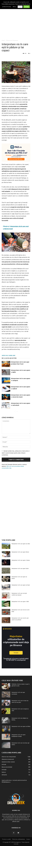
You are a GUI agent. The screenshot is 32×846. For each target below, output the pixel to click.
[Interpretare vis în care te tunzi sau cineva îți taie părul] (6, 703)
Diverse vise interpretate (12, 40)
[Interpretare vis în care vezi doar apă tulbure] (6, 745)
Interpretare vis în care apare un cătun (21, 543)
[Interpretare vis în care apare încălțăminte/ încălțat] (6, 737)
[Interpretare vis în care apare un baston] (6, 579)
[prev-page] (14, 412)
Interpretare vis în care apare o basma (21, 560)
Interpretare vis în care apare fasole (20, 568)
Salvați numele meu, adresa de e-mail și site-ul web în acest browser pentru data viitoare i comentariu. (15, 453)
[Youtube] (18, 833)
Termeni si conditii (6, 839)
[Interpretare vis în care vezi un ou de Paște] (6, 612)
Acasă (3, 40)
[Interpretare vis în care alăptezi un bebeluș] (6, 720)
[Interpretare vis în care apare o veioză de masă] (6, 397)
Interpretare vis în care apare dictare (20, 552)
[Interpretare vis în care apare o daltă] (6, 372)
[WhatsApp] (15, 57)
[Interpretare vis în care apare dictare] (6, 554)
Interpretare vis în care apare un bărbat (21, 726)
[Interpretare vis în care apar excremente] (6, 694)
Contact (28, 839)
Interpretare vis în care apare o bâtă (20, 601)
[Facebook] (3, 57)
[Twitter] (7, 57)
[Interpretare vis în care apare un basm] (6, 587)
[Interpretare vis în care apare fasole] (6, 571)
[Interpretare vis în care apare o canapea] (6, 380)
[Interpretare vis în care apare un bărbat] (6, 729)
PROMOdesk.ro (6, 782)
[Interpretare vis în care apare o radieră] (6, 389)
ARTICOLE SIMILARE (8, 355)
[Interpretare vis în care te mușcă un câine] (6, 711)
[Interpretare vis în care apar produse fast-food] (6, 364)
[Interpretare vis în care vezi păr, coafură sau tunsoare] (6, 595)
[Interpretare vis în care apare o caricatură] (6, 405)
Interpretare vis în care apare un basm (21, 585)
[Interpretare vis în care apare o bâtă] (6, 604)
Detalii (20, 6)
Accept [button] (26, 6)
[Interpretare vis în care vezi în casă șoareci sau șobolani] (6, 620)
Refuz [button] (14, 6)
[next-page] (17, 412)
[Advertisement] (16, 22)
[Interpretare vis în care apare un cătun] (6, 546)
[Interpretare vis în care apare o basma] (6, 562)
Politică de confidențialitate (18, 839)
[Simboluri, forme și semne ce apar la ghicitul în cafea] (6, 686)
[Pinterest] (11, 57)
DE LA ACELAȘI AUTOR (9, 358)
